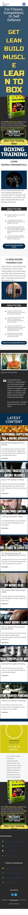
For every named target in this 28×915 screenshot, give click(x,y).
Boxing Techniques (10, 851)
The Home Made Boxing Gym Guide (13, 591)
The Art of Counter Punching (13, 701)
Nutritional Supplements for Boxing (13, 444)
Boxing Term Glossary (11, 846)
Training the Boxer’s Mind (12, 516)
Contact (10, 903)
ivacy (17, 903)
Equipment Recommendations (13, 878)
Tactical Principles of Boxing (13, 664)
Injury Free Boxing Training (12, 480)
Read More (4, 458)
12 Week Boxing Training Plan (13, 868)
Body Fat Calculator (10, 855)
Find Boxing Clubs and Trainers (13, 841)
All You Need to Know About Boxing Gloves (13, 628)
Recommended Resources (12, 882)
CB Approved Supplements (12, 873)
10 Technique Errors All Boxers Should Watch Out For (13, 554)
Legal (14, 903)
